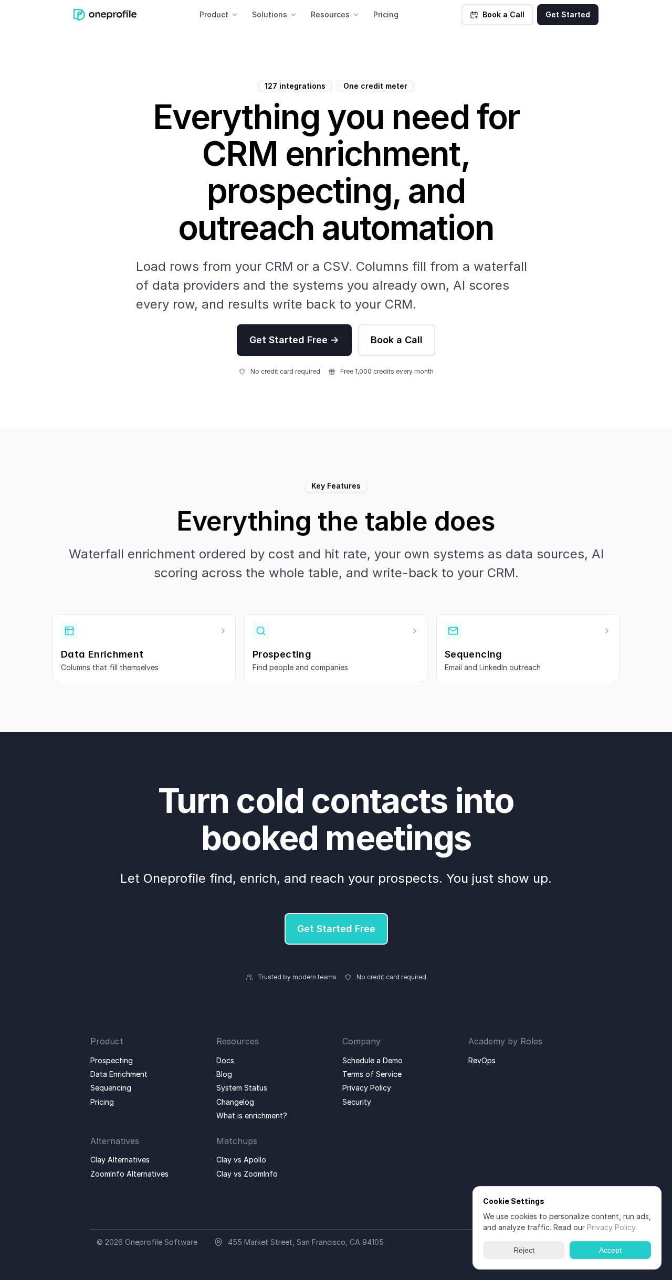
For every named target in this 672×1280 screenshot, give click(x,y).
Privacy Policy (611, 1227)
